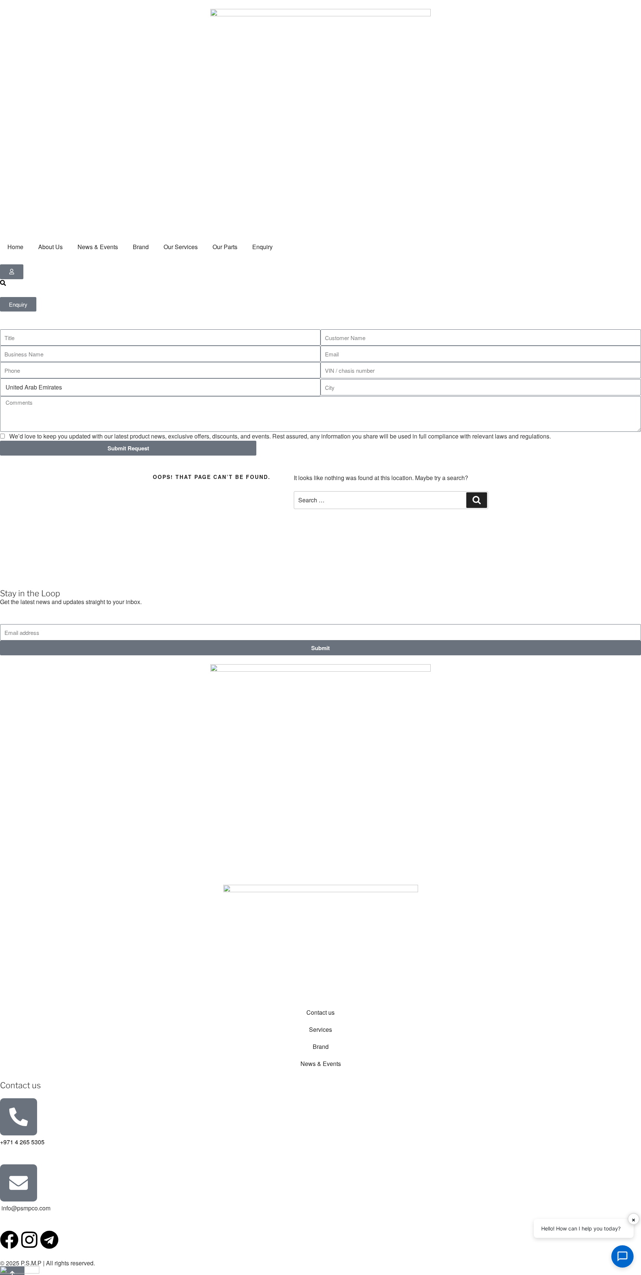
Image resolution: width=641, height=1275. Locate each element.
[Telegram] (49, 1239)
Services (320, 1029)
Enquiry (262, 246)
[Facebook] (9, 1239)
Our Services (181, 246)
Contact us (320, 1012)
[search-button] (3, 283)
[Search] (476, 500)
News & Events (98, 246)
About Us (50, 246)
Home (15, 246)
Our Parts (225, 246)
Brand (141, 246)
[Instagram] (29, 1239)
